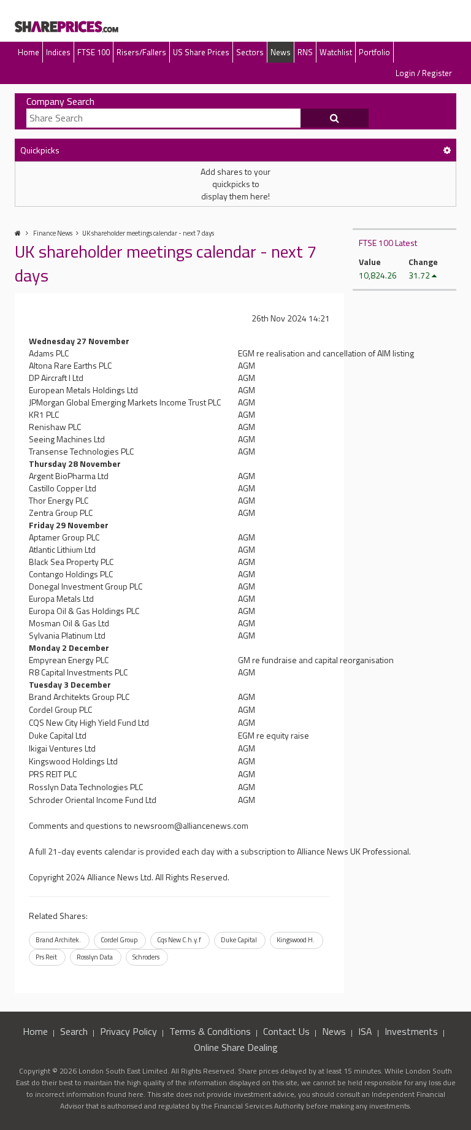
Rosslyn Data (95, 957)
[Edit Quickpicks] (447, 150)
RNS (305, 52)
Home (28, 52)
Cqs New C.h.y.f (179, 940)
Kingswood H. (296, 940)
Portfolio (374, 52)
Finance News (52, 233)
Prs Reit (46, 957)
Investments (411, 1031)
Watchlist (336, 52)
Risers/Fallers (141, 52)
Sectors (250, 52)
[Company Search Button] (335, 118)
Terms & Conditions (210, 1031)
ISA (365, 1031)
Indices (58, 52)
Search (74, 1031)
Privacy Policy (128, 1031)
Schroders (145, 957)
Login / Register (424, 73)
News (280, 52)
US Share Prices (201, 52)
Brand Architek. (58, 940)
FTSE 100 (93, 52)
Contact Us (286, 1031)
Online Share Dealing (236, 1047)
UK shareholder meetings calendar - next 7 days (148, 233)
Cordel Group (119, 940)
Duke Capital (239, 940)
